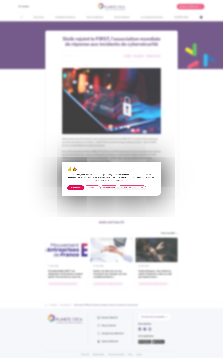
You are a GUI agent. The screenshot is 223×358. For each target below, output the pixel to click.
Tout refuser (92, 188)
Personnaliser (109, 188)
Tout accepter (75, 188)
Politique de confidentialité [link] (132, 188)
